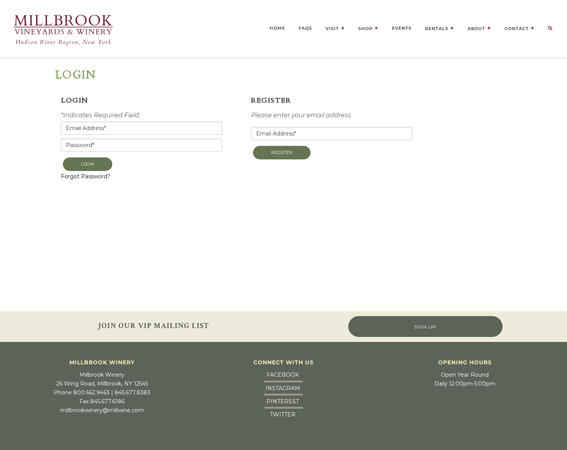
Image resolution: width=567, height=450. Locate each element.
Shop (365, 28)
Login (87, 164)
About (476, 28)
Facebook (283, 374)
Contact (517, 28)
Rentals (436, 28)
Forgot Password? (85, 176)
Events (402, 28)
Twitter (282, 414)
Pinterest (283, 401)
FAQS (305, 28)
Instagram (282, 388)
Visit (332, 28)
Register (281, 152)
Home (277, 28)
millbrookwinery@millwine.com (102, 410)
